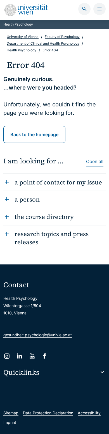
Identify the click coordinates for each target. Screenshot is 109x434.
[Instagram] (7, 356)
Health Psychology (18, 24)
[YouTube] (32, 356)
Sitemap (10, 412)
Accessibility (89, 412)
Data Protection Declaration (48, 412)
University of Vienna (23, 37)
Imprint (9, 422)
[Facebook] (44, 356)
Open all (94, 161)
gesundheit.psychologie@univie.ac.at (37, 334)
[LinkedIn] (19, 356)
